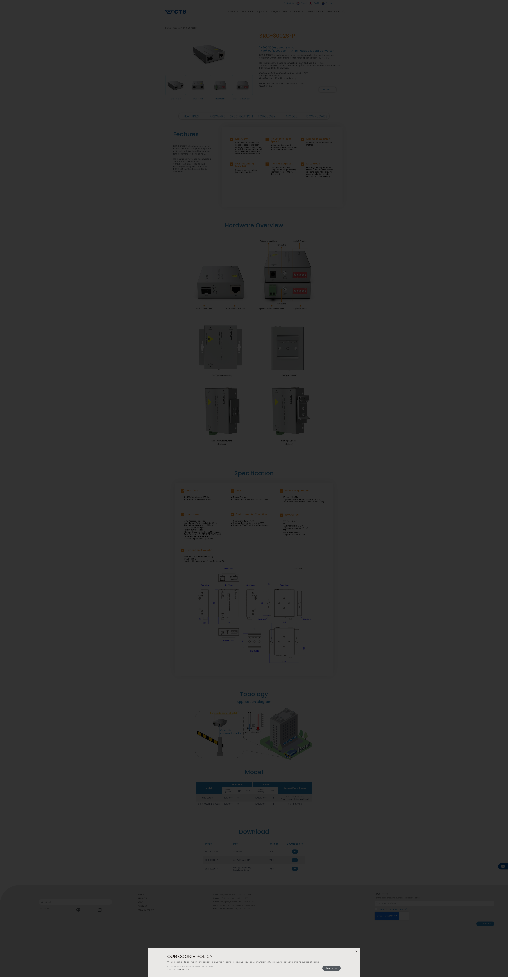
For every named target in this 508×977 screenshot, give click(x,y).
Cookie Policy (182, 969)
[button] (356, 951)
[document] (254, 488)
